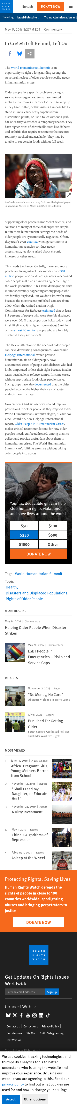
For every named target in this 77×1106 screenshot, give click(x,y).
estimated (48, 310)
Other (53, 544)
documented (42, 384)
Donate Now (50, 6)
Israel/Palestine (27, 17)
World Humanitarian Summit (30, 67)
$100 (52, 526)
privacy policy (13, 1084)
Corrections (30, 1026)
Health (11, 587)
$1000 (24, 544)
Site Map (31, 1033)
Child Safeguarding (51, 1033)
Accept (11, 1099)
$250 (24, 535)
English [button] (27, 6)
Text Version (14, 1040)
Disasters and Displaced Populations (36, 592)
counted (32, 241)
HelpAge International (20, 355)
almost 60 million (25, 330)
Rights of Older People (24, 598)
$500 (52, 535)
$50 (24, 526)
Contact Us (13, 1026)
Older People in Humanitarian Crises (39, 424)
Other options (35, 1099)
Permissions (14, 1033)
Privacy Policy (50, 1026)
